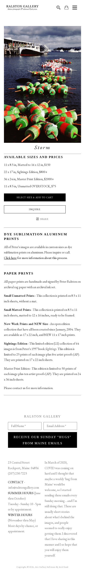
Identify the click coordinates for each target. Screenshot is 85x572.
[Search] (58, 8)
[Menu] (74, 8)
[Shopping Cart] (66, 7)
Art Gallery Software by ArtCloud (51, 567)
